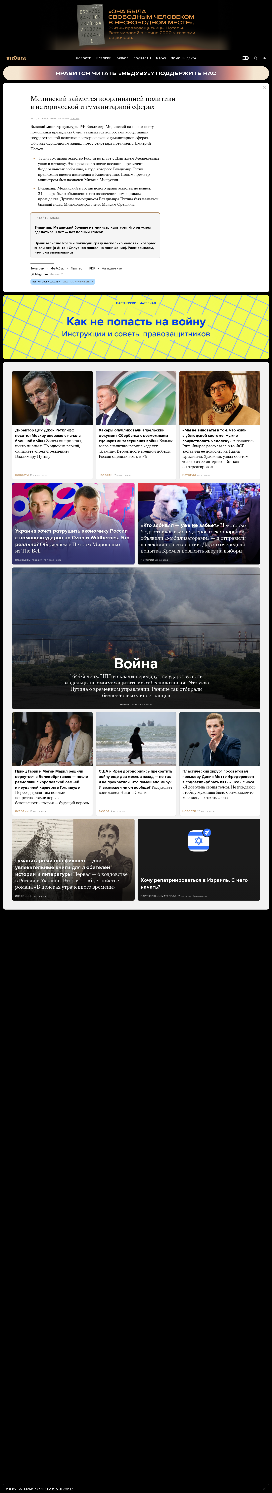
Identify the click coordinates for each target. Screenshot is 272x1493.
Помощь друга (183, 58)
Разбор (122, 58)
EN (264, 58)
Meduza (74, 118)
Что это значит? (59, 1488)
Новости (83, 58)
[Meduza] (16, 57)
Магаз (161, 58)
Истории (104, 58)
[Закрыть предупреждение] (264, 1488)
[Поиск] (255, 58)
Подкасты (142, 58)
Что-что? (56, 274)
